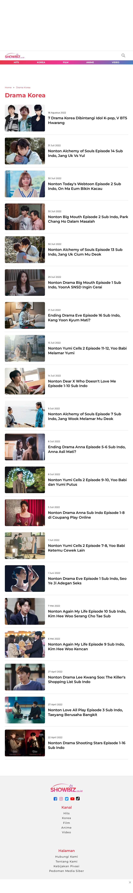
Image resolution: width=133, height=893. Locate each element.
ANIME (90, 62)
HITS (16, 62)
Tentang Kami (67, 861)
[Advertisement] (24, 24)
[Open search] (123, 55)
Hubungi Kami (66, 856)
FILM (65, 62)
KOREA (41, 62)
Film (66, 823)
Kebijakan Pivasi (66, 866)
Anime (66, 827)
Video (66, 832)
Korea (66, 818)
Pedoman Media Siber (66, 871)
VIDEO (115, 62)
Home (8, 87)
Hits (66, 813)
